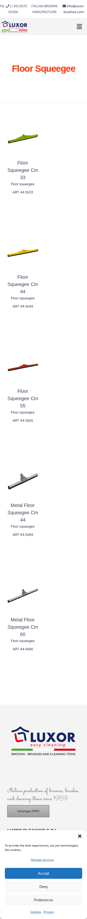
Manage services (42, 860)
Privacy (49, 912)
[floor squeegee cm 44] (22, 253)
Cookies (35, 912)
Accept (43, 873)
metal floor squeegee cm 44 (22, 513)
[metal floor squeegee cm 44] (22, 481)
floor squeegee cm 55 (22, 398)
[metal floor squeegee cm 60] (22, 595)
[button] (79, 836)
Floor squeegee (23, 184)
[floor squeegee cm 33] (22, 138)
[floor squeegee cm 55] (22, 367)
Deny (43, 887)
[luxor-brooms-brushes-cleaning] (14, 21)
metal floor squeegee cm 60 (22, 627)
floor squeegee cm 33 (22, 170)
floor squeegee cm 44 (22, 284)
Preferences (43, 900)
